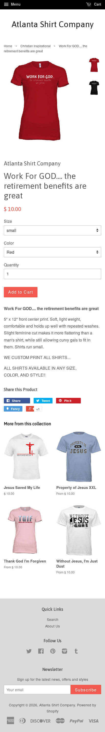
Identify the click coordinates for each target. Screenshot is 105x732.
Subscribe (86, 690)
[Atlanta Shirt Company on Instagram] (64, 651)
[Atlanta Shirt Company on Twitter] (29, 651)
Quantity (11, 265)
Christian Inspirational (35, 46)
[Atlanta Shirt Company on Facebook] (41, 651)
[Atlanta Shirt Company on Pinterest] (53, 651)
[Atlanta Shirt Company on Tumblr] (76, 651)
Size (8, 221)
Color (9, 243)
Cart (97, 4)
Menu (15, 4)
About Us (52, 625)
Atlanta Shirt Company (53, 24)
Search (52, 619)
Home (8, 46)
